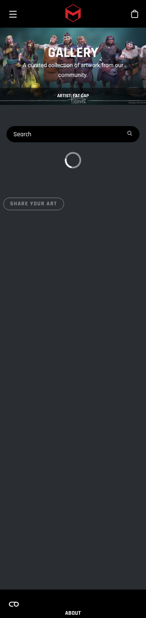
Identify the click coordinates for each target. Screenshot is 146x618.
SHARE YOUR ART (33, 203)
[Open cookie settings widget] (14, 604)
